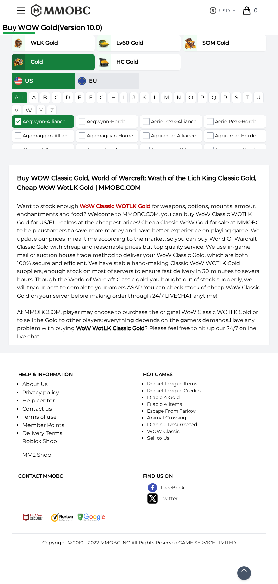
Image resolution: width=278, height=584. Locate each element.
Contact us (37, 409)
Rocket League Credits (174, 391)
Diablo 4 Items (164, 404)
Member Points (43, 425)
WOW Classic (163, 431)
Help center (38, 400)
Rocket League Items (172, 384)
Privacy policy (40, 392)
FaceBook (172, 488)
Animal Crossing (166, 418)
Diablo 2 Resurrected (172, 424)
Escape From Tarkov (171, 411)
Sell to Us (158, 438)
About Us (35, 384)
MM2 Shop (36, 455)
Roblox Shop (39, 441)
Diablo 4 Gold (163, 397)
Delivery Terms (42, 433)
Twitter (169, 498)
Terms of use (39, 417)
